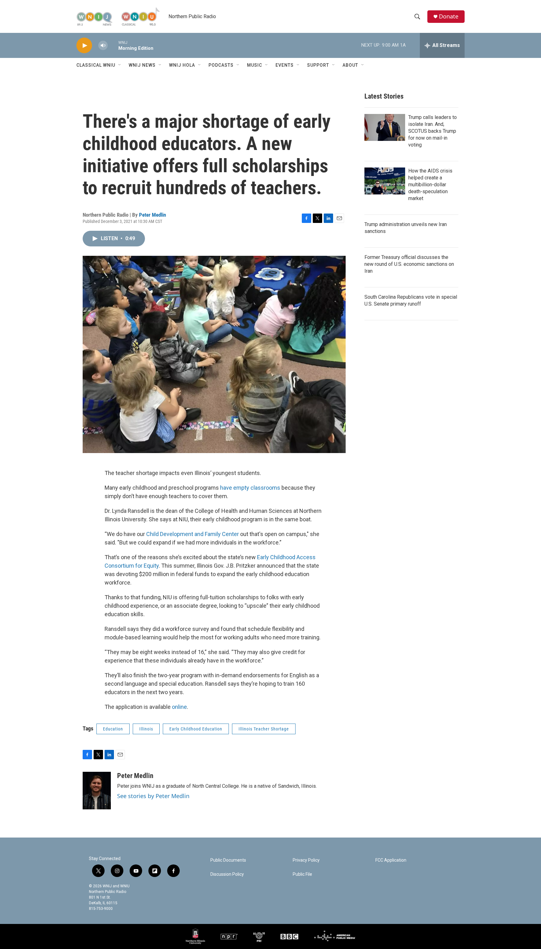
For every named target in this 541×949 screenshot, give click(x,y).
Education (113, 728)
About (350, 65)
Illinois (146, 728)
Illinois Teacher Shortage (264, 728)
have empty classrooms (250, 487)
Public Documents (228, 860)
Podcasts (221, 65)
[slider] (113, 45)
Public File (302, 874)
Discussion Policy (227, 874)
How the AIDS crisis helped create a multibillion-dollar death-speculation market (430, 184)
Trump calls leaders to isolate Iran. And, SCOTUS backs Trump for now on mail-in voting (432, 131)
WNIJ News (142, 65)
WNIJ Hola (182, 65)
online (179, 707)
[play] (84, 45)
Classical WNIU (95, 65)
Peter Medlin (152, 215)
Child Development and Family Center (193, 534)
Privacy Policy (306, 860)
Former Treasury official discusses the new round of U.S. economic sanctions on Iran (409, 264)
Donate (448, 16)
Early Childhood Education (195, 728)
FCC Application (390, 860)
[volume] (103, 46)
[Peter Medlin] (97, 790)
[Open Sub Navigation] (119, 65)
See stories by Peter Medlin (153, 796)
